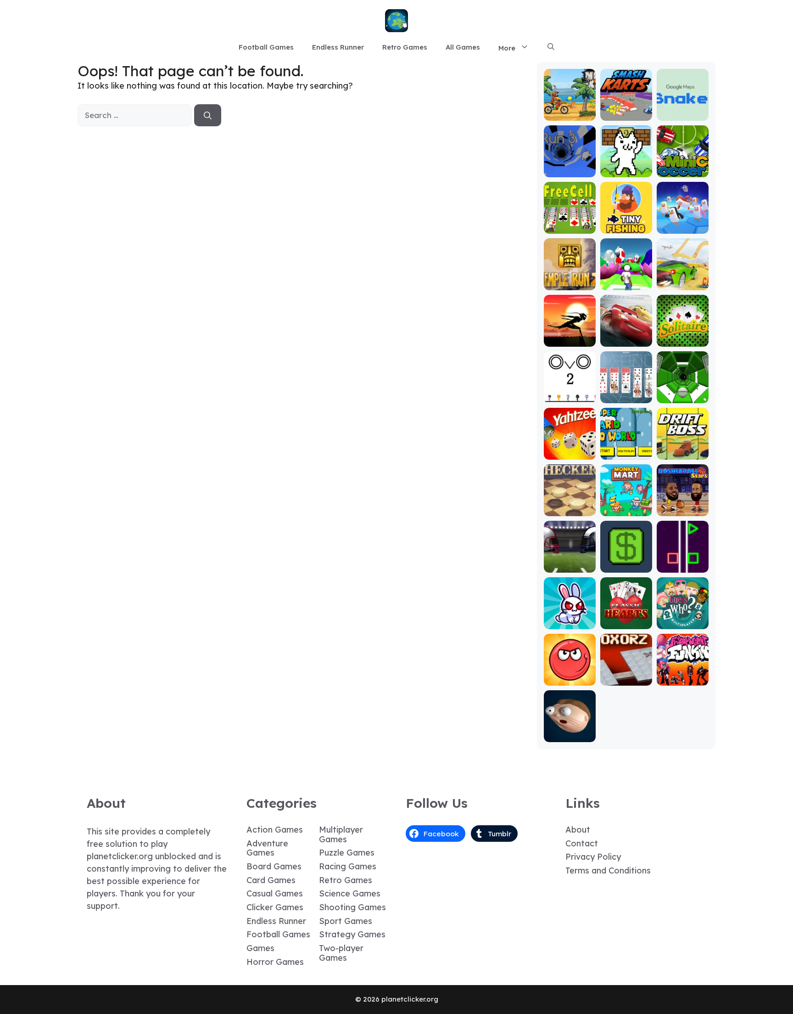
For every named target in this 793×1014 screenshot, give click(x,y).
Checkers (569, 509)
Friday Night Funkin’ (682, 674)
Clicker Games (274, 907)
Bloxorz (626, 679)
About (577, 829)
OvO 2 (569, 396)
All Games (463, 47)
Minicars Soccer (682, 166)
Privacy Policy (593, 856)
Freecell (570, 227)
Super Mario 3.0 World (625, 448)
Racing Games (347, 866)
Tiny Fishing (626, 227)
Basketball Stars (682, 505)
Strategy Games (352, 934)
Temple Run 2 (569, 279)
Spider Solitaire (626, 392)
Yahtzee (570, 453)
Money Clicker (626, 561)
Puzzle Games (346, 852)
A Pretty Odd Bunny (569, 618)
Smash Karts (626, 114)
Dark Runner (569, 340)
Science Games (349, 893)
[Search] (207, 115)
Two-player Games (341, 953)
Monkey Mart (626, 509)
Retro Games (404, 47)
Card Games (271, 880)
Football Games (266, 47)
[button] (551, 47)
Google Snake (683, 109)
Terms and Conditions (608, 870)
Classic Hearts (626, 618)
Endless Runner (338, 47)
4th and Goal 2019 (569, 561)
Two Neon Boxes (683, 561)
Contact (581, 843)
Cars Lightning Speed (626, 331)
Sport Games (345, 921)
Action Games (274, 829)
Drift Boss (682, 453)
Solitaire (682, 340)
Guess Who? (682, 622)
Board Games (274, 866)
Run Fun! (626, 283)
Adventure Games (267, 848)
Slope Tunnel (682, 396)
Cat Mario (626, 170)
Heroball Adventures (569, 674)
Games (260, 948)
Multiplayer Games (341, 834)
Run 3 (570, 170)
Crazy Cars (682, 283)
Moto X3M (569, 114)
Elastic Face (569, 735)
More (506, 48)
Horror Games (275, 962)
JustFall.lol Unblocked (682, 222)
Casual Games (274, 893)
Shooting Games (352, 907)
